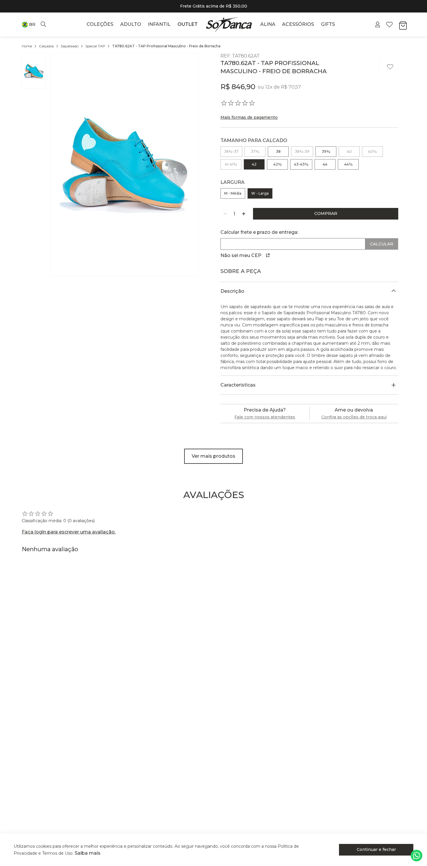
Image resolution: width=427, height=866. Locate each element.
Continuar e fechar (376, 849)
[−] (225, 213)
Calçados (46, 46)
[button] (28, 24)
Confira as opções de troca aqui (354, 417)
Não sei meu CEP (240, 255)
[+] (243, 213)
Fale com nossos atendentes (264, 417)
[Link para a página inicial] (27, 46)
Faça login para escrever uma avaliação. (69, 532)
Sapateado (69, 46)
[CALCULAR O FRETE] (381, 244)
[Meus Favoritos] (389, 24)
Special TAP (95, 46)
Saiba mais (88, 853)
